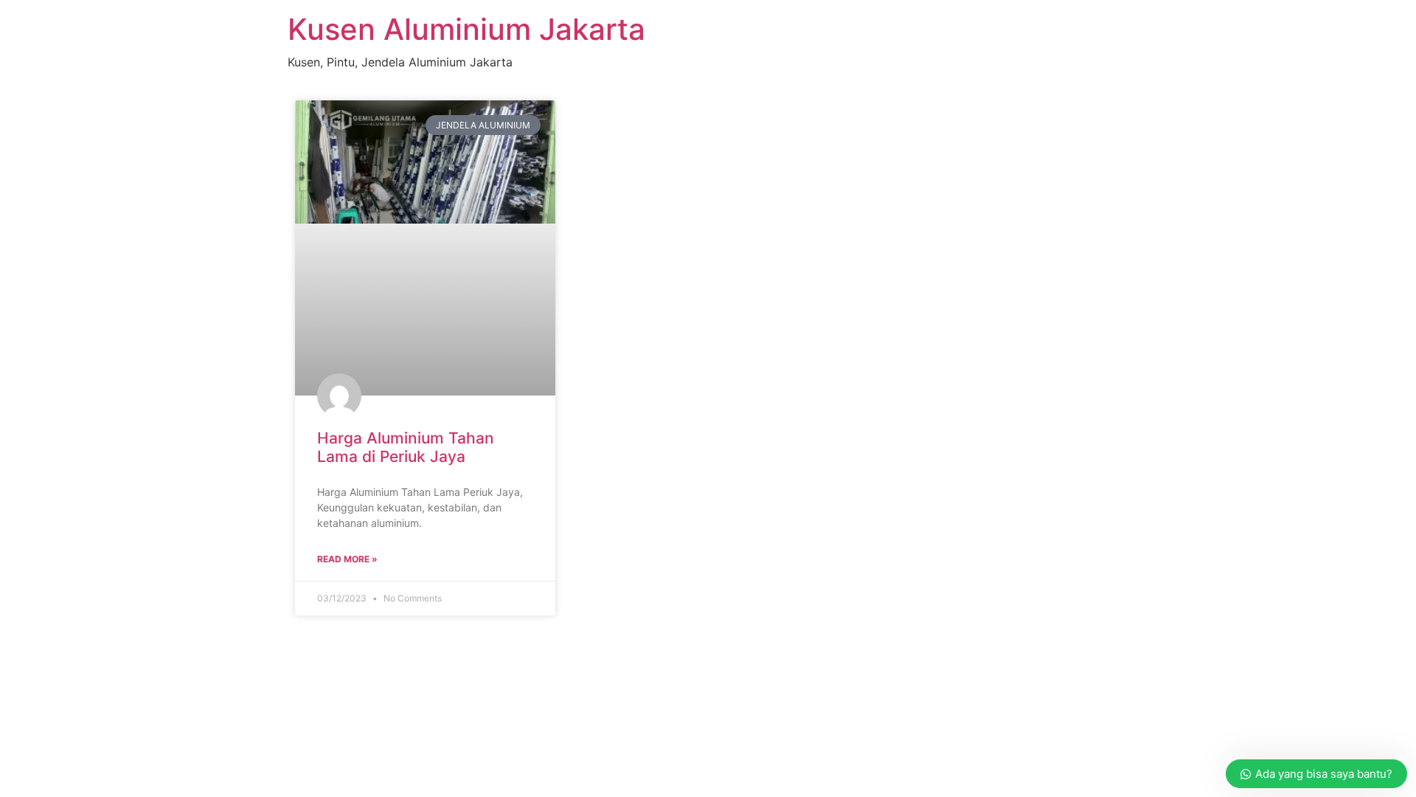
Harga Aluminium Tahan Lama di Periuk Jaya (405, 447)
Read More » (347, 559)
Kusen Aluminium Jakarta (466, 29)
